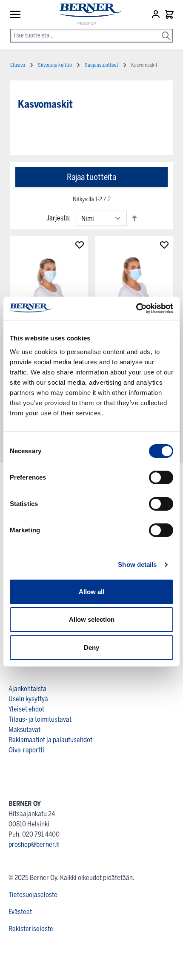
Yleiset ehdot (26, 709)
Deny (91, 647)
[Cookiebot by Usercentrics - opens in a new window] (136, 308)
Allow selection (91, 619)
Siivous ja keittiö (55, 65)
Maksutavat (24, 730)
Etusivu (17, 65)
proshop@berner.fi (34, 844)
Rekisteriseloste (31, 929)
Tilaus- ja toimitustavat (40, 719)
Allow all (91, 591)
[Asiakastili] (157, 14)
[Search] (166, 30)
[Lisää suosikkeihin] (79, 244)
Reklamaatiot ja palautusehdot (50, 740)
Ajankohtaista (27, 689)
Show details (137, 564)
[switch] (161, 477)
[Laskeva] (134, 218)
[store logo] (86, 14)
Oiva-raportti (26, 750)
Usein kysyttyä (28, 699)
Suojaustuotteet (101, 65)
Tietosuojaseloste (33, 895)
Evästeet (20, 912)
